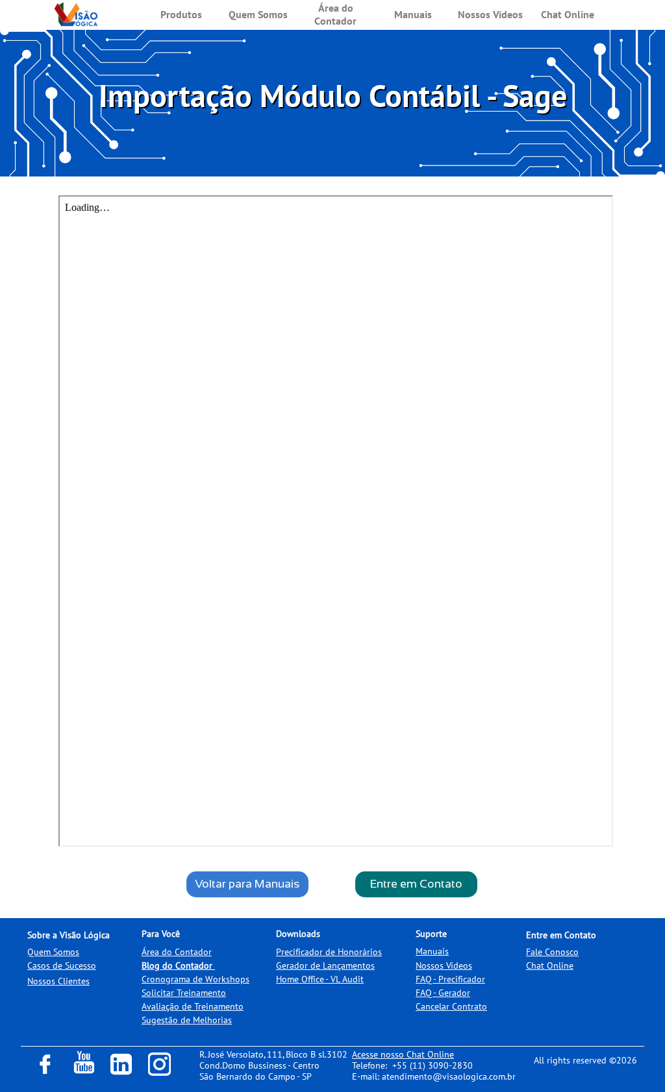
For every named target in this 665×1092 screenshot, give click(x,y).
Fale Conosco (552, 952)
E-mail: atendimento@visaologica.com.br (434, 1076)
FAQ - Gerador (443, 993)
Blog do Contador (177, 965)
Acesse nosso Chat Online (403, 1054)
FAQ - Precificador (450, 979)
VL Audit (347, 979)
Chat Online (549, 965)
